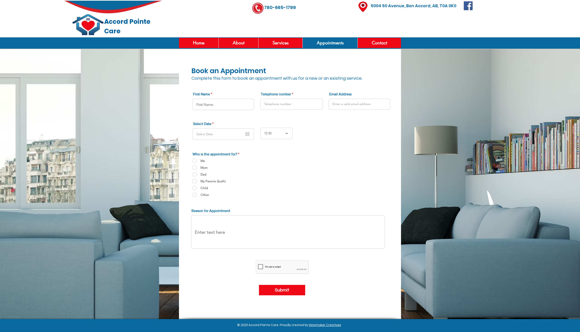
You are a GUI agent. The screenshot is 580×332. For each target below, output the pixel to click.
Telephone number (276, 94)
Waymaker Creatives (325, 325)
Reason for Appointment (210, 211)
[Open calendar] (247, 134)
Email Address (340, 94)
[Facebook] (468, 5)
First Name (201, 94)
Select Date (204, 124)
